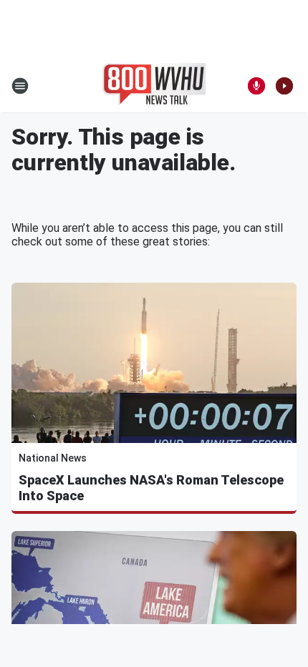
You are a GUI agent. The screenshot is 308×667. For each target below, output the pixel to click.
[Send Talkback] (256, 85)
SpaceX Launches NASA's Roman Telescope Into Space (151, 487)
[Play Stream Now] (284, 85)
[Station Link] (154, 86)
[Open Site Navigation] (20, 85)
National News (53, 458)
